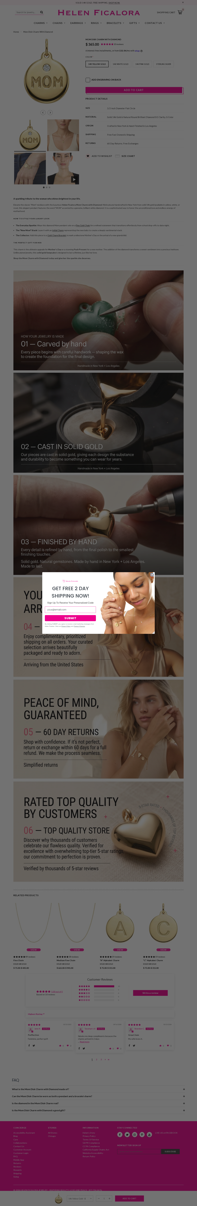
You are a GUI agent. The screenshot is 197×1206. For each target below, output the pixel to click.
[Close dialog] (152, 574)
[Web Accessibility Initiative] (1, 1203)
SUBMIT (70, 618)
